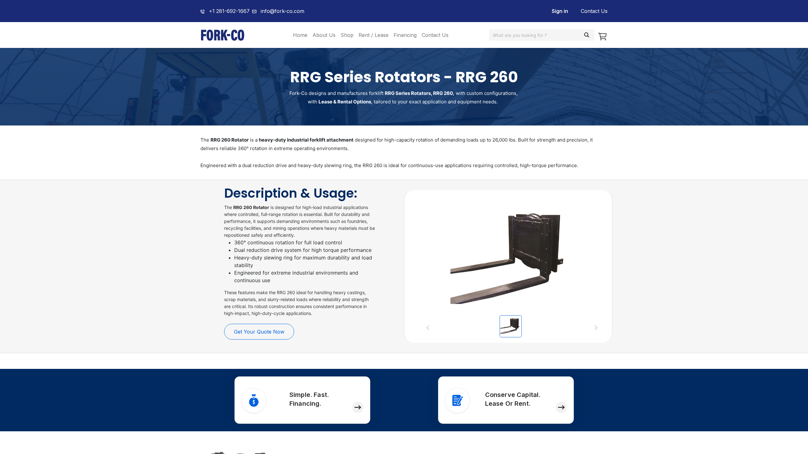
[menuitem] (300, 35)
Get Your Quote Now (259, 332)
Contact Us (594, 11)
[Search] (586, 35)
